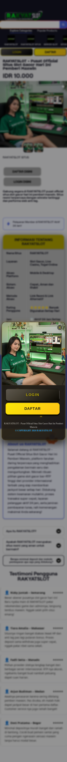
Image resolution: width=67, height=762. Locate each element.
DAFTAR (32, 409)
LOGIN (32, 395)
